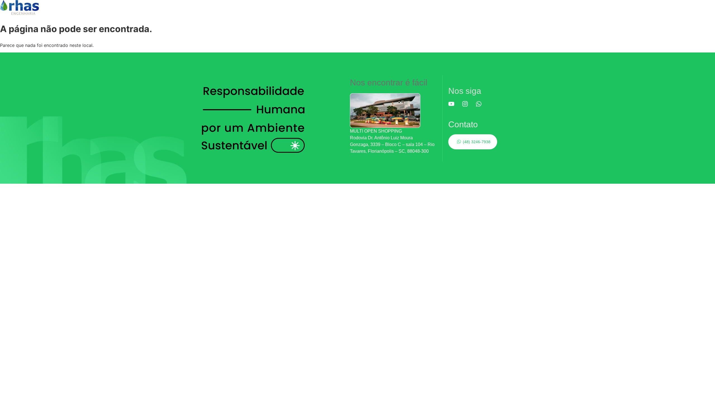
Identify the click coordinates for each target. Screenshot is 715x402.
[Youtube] (454, 107)
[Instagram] (468, 107)
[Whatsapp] (482, 107)
